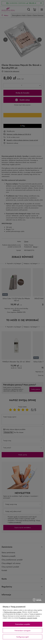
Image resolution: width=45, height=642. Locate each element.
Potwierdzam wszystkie (22, 624)
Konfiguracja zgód (22, 637)
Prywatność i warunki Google (28, 618)
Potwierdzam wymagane (22, 630)
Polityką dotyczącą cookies (12, 612)
